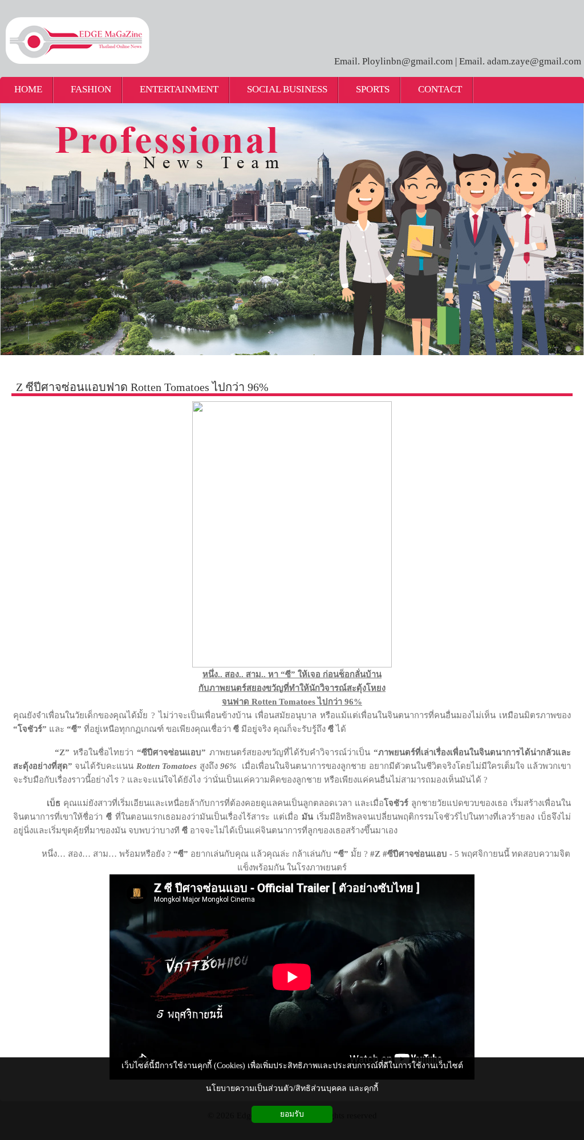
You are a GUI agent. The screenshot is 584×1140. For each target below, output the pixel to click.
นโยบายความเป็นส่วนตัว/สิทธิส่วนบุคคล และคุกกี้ (292, 1088)
